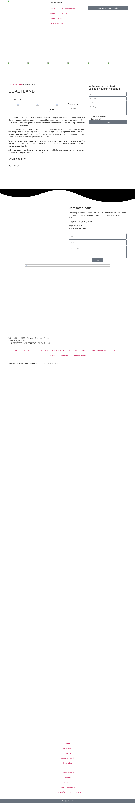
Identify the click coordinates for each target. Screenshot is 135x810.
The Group (54, 8)
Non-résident (95, 119)
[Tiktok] (46, 331)
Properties (54, 13)
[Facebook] (17, 331)
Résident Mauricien (98, 116)
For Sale (19, 84)
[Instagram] (22, 331)
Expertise (67, 753)
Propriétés (67, 763)
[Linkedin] (28, 331)
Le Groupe (67, 748)
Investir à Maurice (67, 787)
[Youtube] (34, 331)
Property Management (59, 18)
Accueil (11, 84)
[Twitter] (40, 331)
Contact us (64, 355)
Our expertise (42, 350)
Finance (117, 350)
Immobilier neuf (67, 758)
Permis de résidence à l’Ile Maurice (67, 792)
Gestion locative (67, 773)
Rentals (65, 13)
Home (17, 350)
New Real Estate (68, 8)
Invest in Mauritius (57, 23)
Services (52, 355)
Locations (67, 768)
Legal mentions (79, 355)
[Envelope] (11, 331)
